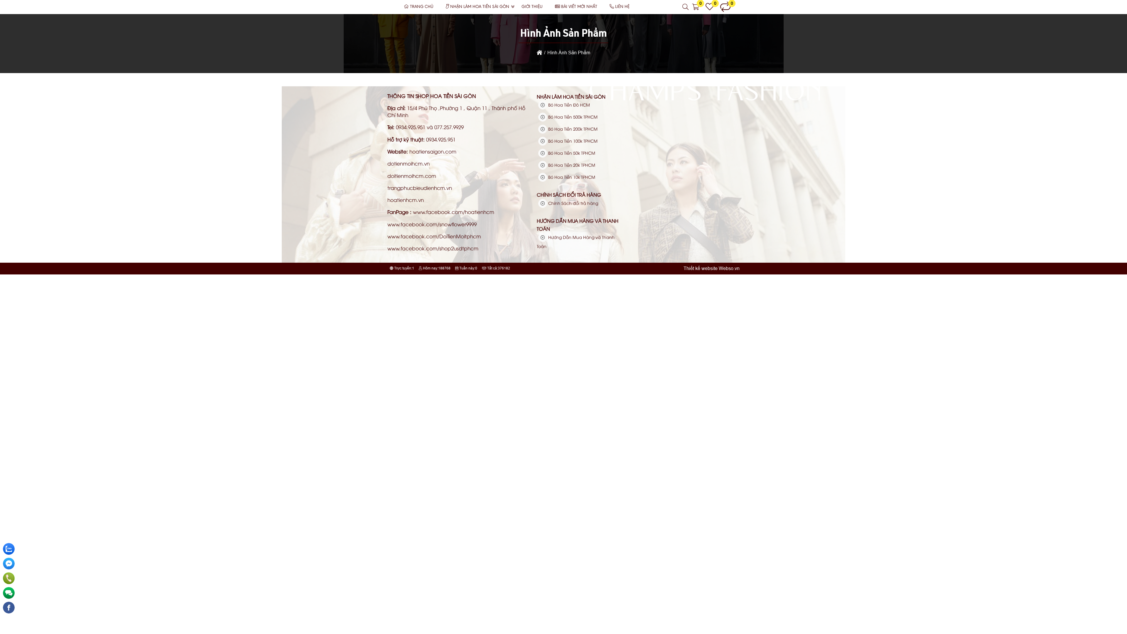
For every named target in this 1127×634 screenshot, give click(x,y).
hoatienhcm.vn (405, 199)
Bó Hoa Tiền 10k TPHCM (571, 177)
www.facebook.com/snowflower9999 (432, 224)
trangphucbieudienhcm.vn (419, 187)
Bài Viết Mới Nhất (579, 7)
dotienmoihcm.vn (408, 163)
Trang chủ (421, 7)
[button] (686, 7)
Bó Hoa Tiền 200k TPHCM (572, 128)
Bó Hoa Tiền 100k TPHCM (572, 141)
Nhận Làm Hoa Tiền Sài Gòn (479, 7)
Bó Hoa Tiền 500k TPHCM (572, 116)
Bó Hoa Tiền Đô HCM (568, 104)
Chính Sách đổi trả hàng (569, 194)
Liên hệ (622, 7)
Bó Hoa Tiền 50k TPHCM (571, 153)
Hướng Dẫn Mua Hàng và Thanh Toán (577, 224)
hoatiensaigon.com (432, 151)
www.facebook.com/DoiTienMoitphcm (434, 236)
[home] (539, 52)
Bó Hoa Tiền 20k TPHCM (571, 165)
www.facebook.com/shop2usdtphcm (432, 248)
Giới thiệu (532, 7)
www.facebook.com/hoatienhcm (453, 211)
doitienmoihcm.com (411, 175)
